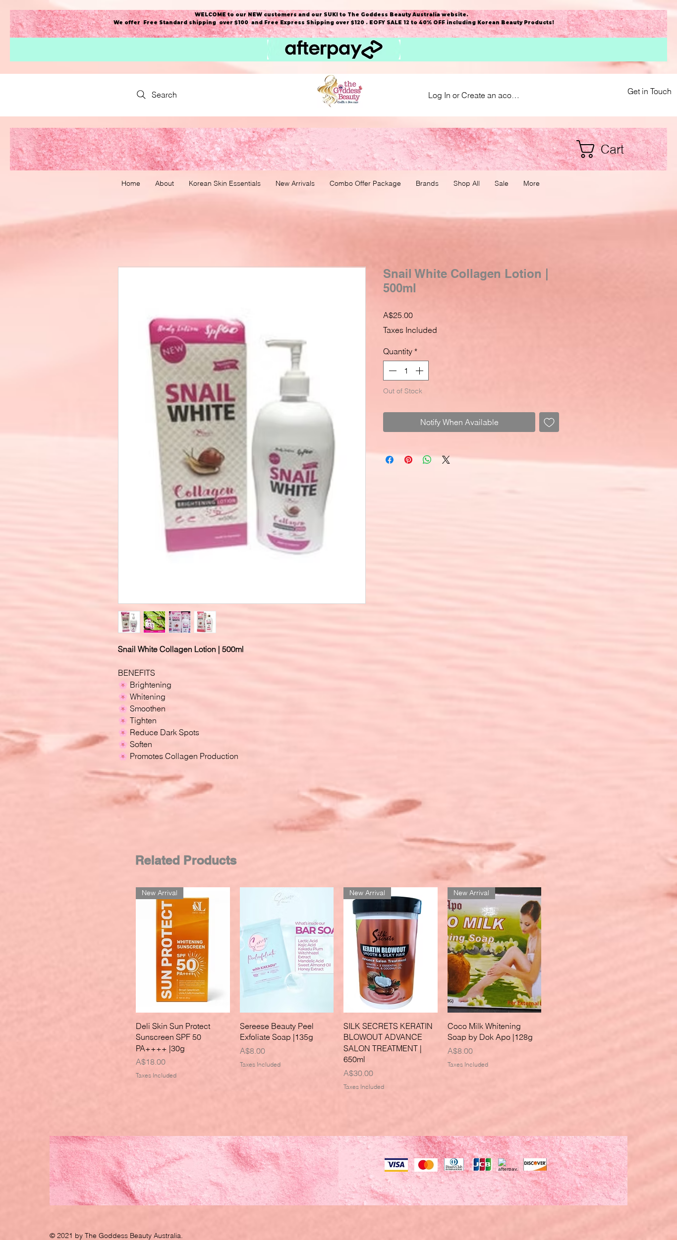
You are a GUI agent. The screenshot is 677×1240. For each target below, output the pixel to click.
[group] (338, 989)
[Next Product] (556, 950)
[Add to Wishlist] (549, 422)
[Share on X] (446, 460)
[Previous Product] (121, 950)
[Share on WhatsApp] (427, 460)
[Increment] (420, 370)
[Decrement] (391, 370)
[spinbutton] (405, 370)
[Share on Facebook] (389, 460)
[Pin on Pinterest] (408, 460)
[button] (610, 149)
